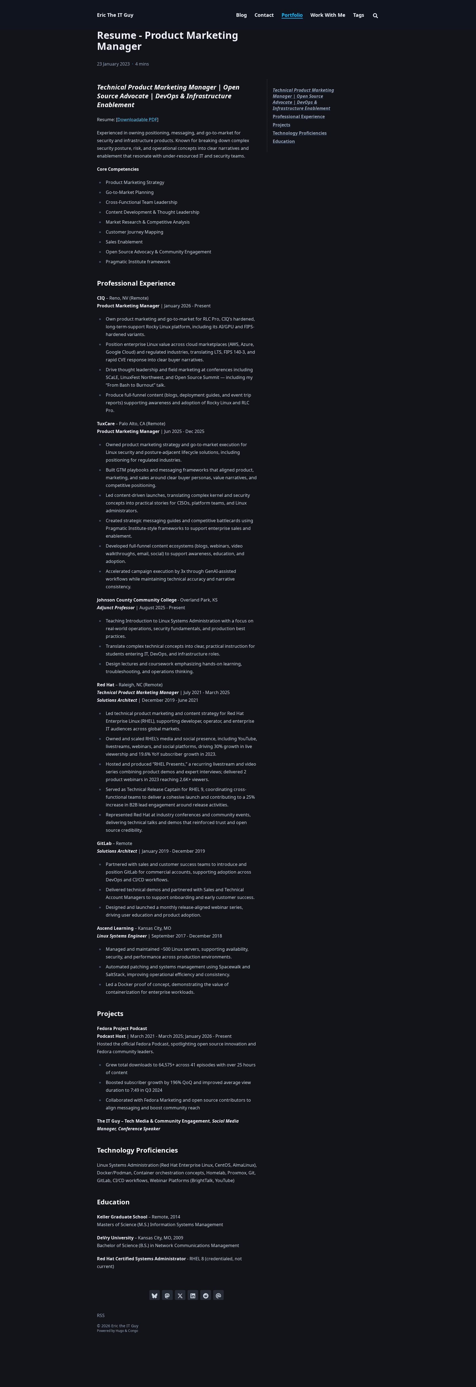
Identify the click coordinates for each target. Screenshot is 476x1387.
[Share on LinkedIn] (193, 1295)
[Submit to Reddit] (205, 1295)
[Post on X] (180, 1295)
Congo (133, 1330)
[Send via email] (218, 1295)
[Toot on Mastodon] (167, 1295)
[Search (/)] (375, 15)
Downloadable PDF (137, 120)
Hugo (120, 1330)
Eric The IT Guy (115, 15)
